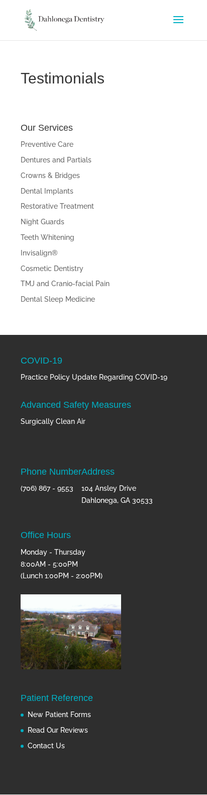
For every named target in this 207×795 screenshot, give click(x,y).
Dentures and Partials (56, 160)
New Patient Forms (59, 715)
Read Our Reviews (58, 730)
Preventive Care (47, 144)
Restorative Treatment (57, 206)
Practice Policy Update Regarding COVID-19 (94, 377)
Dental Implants (47, 191)
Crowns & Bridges (50, 175)
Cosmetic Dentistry (52, 268)
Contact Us (46, 746)
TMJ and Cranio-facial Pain (65, 284)
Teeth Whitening (47, 237)
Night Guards (42, 222)
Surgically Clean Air (53, 421)
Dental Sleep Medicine (58, 299)
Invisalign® (39, 253)
